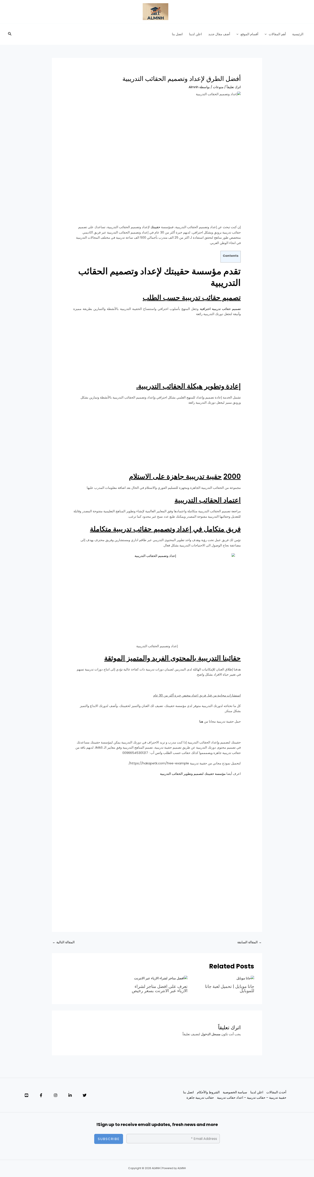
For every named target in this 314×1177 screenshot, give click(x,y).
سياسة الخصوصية (235, 1092)
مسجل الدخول (210, 1034)
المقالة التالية (63, 942)
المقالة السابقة (249, 942)
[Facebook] (41, 1095)
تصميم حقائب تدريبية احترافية (220, 309)
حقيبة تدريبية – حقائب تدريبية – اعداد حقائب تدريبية (251, 1097)
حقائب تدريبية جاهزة (200, 1097)
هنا (200, 721)
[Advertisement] (157, 133)
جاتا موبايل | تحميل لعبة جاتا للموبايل (229, 988)
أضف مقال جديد (219, 34)
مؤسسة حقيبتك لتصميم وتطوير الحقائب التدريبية (193, 773)
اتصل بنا (177, 34)
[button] (267, 34)
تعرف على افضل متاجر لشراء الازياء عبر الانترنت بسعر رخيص (160, 988)
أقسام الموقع (249, 34)
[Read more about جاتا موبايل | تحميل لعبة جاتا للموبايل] (245, 978)
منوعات (218, 87)
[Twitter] (85, 1095)
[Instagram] (55, 1095)
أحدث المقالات (276, 1092)
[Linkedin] (70, 1095)
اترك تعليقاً (234, 87)
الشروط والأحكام (208, 1092)
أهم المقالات (277, 34)
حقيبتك (155, 227)
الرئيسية (297, 34)
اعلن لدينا (195, 34)
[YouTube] (26, 1095)
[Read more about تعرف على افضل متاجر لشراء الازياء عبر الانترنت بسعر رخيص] (161, 978)
